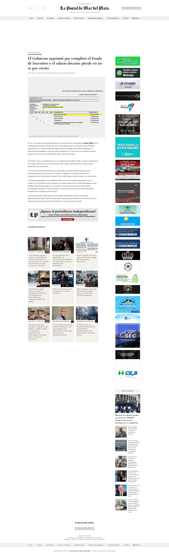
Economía (50, 18)
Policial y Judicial (64, 18)
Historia (126, 18)
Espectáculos (79, 18)
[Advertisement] (84, 34)
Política (40, 18)
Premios (136, 18)
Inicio (31, 18)
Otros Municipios (113, 18)
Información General (95, 18)
